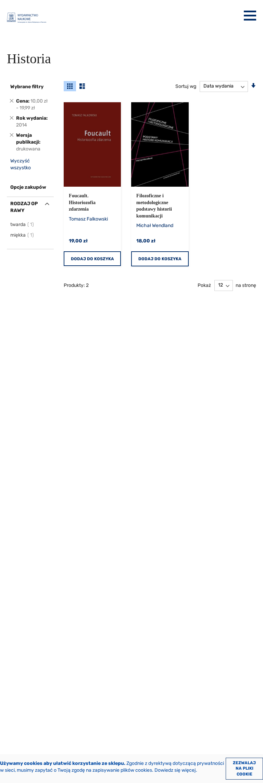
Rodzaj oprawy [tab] (24, 207)
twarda (22, 224)
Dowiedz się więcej (175, 770)
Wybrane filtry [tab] (26, 87)
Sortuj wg (185, 86)
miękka (22, 235)
